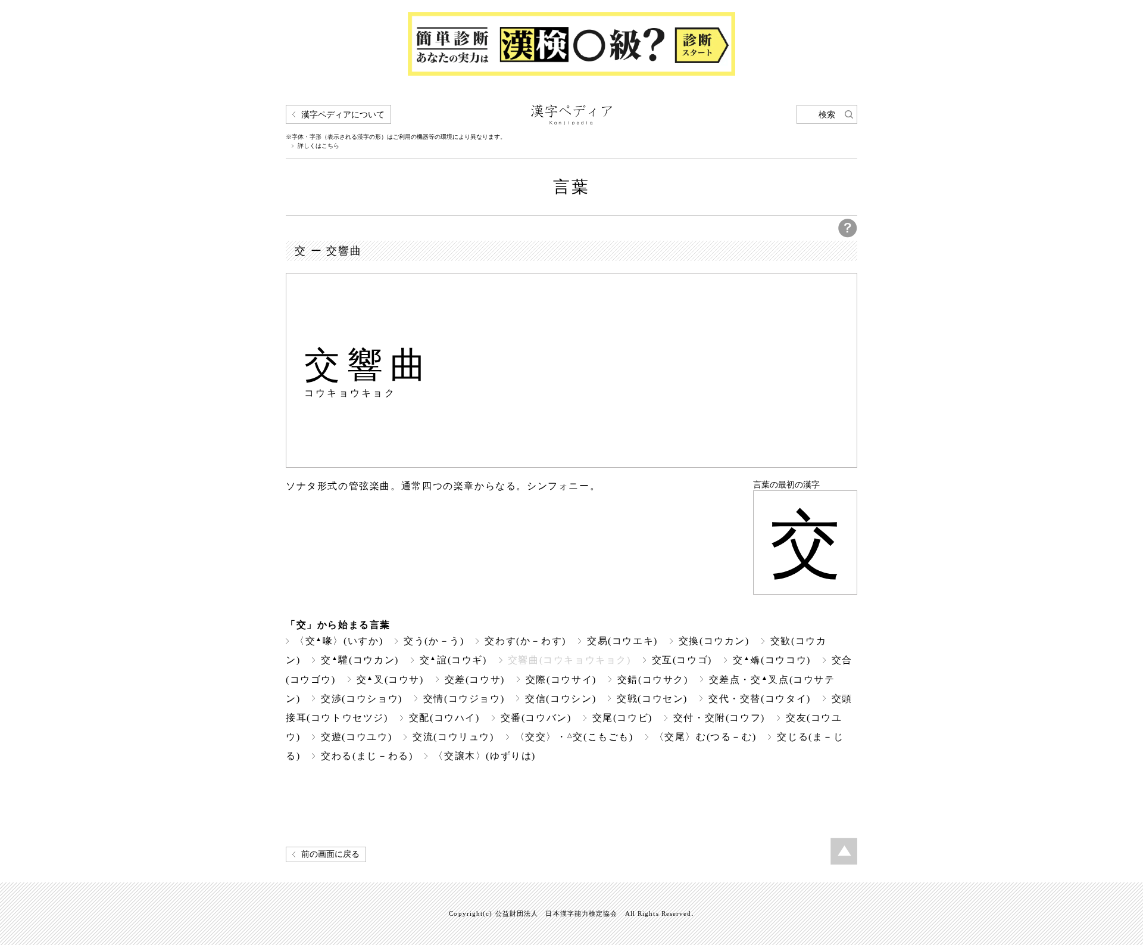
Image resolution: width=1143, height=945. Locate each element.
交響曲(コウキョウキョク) (569, 660)
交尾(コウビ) (622, 718)
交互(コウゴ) (682, 660)
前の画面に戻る (330, 854)
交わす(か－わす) (525, 641)
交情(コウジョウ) (464, 699)
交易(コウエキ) (622, 641)
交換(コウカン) (714, 641)
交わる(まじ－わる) (367, 756)
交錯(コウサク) (652, 679)
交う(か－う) (434, 641)
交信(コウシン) (560, 699)
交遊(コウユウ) (356, 737)
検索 (827, 114)
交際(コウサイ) (561, 679)
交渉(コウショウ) (361, 699)
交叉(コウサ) (390, 679)
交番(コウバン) (536, 718)
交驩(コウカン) (360, 660)
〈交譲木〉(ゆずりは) (484, 756)
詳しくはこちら (318, 146)
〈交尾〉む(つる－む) (705, 737)
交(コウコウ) (772, 660)
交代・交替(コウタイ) (759, 699)
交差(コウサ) (475, 679)
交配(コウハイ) (444, 718)
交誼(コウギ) (453, 660)
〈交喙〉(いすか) (339, 641)
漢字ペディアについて (343, 114)
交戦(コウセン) (652, 699)
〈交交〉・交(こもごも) (574, 737)
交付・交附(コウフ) (719, 718)
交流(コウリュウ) (453, 737)
